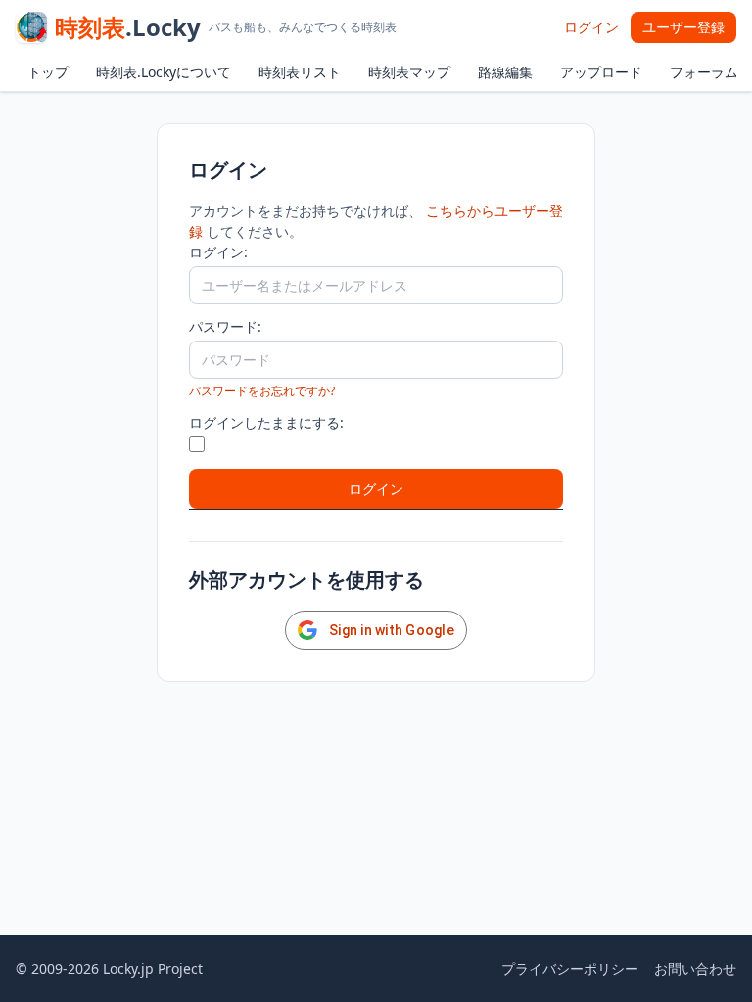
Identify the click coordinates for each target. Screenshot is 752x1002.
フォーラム (704, 72)
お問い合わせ (695, 968)
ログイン (591, 27)
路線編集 (505, 72)
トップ (48, 72)
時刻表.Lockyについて (163, 72)
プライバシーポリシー (569, 968)
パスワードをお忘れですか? (262, 391)
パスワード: (225, 326)
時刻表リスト (299, 72)
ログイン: (218, 252)
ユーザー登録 (683, 27)
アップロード (601, 72)
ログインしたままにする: (266, 422)
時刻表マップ (409, 72)
